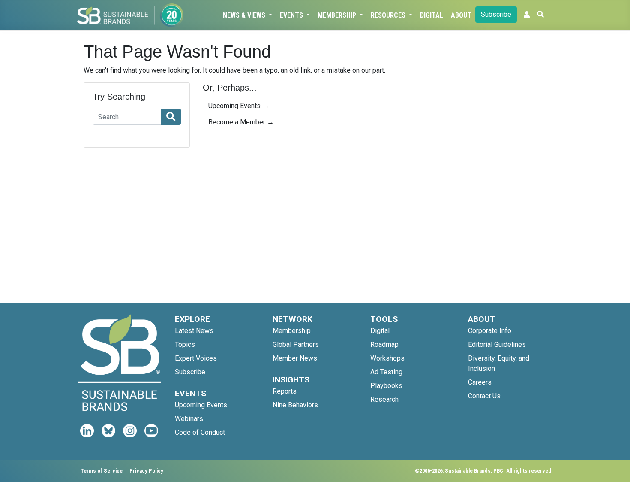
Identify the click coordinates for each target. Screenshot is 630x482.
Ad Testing (386, 372)
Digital (431, 15)
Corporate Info (489, 331)
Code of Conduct (200, 432)
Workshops (387, 358)
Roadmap (384, 344)
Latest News (194, 331)
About (461, 15)
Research (384, 399)
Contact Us (484, 396)
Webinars (189, 419)
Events (292, 15)
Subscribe (496, 14)
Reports (285, 391)
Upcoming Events (201, 405)
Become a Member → (241, 122)
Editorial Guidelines (497, 344)
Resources (389, 15)
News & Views (245, 15)
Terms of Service (102, 470)
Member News (295, 358)
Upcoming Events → (238, 106)
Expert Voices (196, 358)
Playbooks (386, 386)
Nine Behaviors (295, 405)
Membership (338, 15)
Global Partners (296, 344)
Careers (480, 382)
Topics (185, 344)
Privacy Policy (146, 470)
